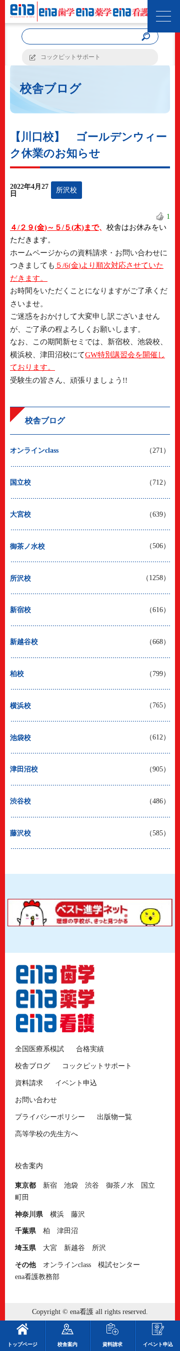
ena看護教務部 (37, 1277)
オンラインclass (67, 1265)
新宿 (50, 1185)
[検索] (145, 36)
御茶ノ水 (120, 1185)
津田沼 (67, 1231)
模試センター (119, 1265)
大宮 (50, 1248)
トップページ (23, 1344)
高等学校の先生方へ (46, 1134)
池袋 (71, 1185)
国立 (148, 1185)
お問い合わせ (36, 1100)
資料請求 (29, 1083)
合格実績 (90, 1049)
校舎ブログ (32, 1066)
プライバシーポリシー (50, 1117)
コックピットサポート (70, 56)
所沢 (99, 1248)
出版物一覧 (114, 1117)
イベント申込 (76, 1083)
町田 (22, 1197)
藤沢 (78, 1214)
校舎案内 (68, 1344)
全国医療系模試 (39, 1049)
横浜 (57, 1214)
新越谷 (74, 1248)
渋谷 (92, 1185)
